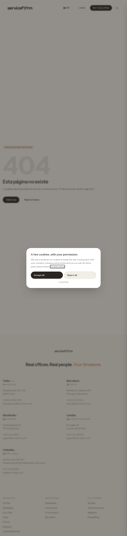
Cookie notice (57, 266)
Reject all (72, 275)
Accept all (39, 275)
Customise (63, 282)
